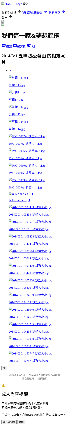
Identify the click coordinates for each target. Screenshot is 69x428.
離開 (21, 422)
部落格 (21, 46)
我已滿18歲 (9, 422)
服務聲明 (42, 378)
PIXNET (21, 375)
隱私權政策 (28, 378)
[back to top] (4, 368)
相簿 (9, 46)
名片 (34, 46)
